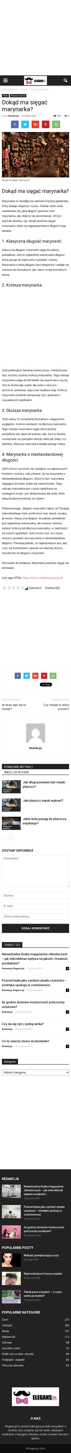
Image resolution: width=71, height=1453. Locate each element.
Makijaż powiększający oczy (41, 1255)
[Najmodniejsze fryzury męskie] (11, 1278)
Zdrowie (7, 1342)
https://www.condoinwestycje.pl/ (42, 577)
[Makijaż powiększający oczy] (11, 1260)
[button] (65, 80)
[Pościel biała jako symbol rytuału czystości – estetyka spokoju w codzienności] (11, 1211)
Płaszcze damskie (13, 1365)
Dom (5, 1319)
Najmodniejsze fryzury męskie (43, 1273)
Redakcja (13, 115)
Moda (5, 95)
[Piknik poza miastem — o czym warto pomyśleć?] (11, 1296)
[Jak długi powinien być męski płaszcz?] (11, 786)
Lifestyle (7, 1325)
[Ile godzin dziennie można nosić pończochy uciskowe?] (11, 1232)
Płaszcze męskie (18, 95)
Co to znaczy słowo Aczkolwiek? (25, 1041)
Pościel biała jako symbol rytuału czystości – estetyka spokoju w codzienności (44, 1210)
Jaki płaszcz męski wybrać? (43, 800)
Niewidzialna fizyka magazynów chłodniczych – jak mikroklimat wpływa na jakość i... (43, 1190)
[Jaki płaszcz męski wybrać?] (11, 805)
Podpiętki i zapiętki (13, 1359)
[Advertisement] (35, 37)
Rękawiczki (8, 1337)
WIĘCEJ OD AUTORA (16, 772)
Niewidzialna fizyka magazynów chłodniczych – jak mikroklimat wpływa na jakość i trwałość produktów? (35, 958)
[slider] (13, 587)
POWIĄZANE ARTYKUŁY (18, 766)
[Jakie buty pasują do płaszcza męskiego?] (11, 823)
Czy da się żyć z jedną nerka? (23, 1024)
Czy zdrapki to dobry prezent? (56, 707)
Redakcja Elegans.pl (13, 968)
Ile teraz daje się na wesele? (14, 707)
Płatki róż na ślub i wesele (18, 1354)
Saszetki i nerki (11, 1348)
